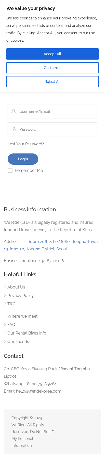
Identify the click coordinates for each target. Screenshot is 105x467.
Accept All (52, 54)
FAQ (11, 324)
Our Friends (18, 341)
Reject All (52, 82)
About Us (16, 287)
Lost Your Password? (26, 144)
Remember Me (29, 170)
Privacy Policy (20, 295)
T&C (11, 304)
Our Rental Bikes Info (26, 333)
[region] (52, 46)
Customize (52, 68)
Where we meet (22, 316)
